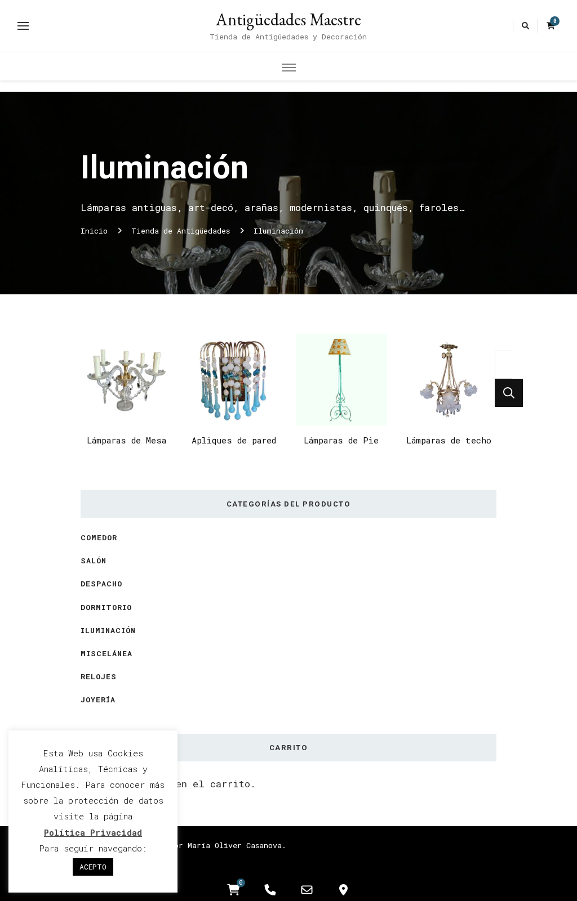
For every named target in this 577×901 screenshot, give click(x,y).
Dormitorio (106, 607)
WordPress (248, 860)
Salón (93, 560)
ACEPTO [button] (92, 867)
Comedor (99, 537)
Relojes (99, 676)
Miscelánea (106, 653)
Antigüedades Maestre (288, 19)
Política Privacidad (93, 832)
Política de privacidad (331, 860)
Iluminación (108, 630)
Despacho (101, 584)
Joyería (98, 699)
